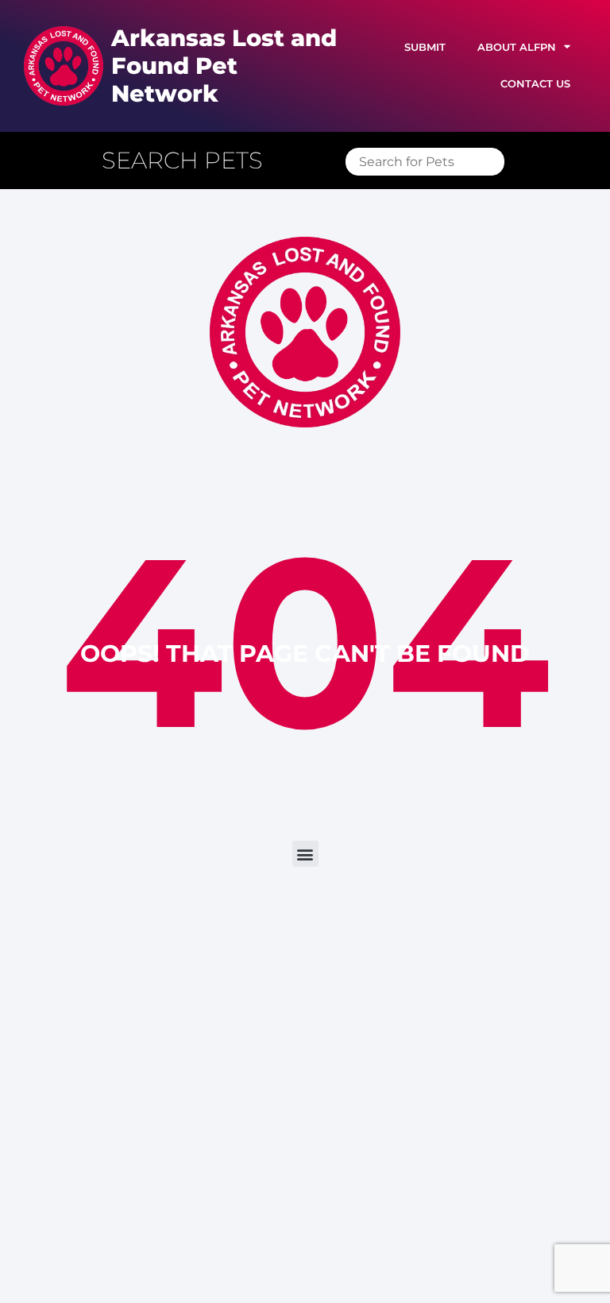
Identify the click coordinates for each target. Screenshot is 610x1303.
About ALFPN (516, 47)
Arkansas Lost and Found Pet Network (224, 65)
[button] (190, 161)
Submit (425, 47)
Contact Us (535, 84)
